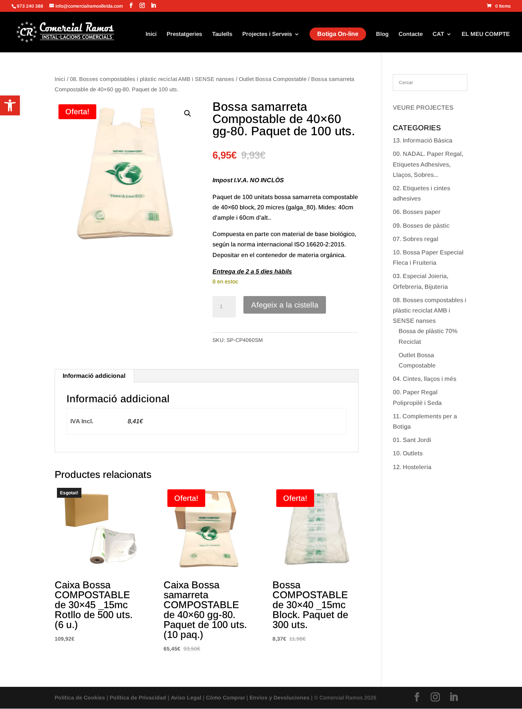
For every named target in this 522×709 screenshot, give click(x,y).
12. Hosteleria (412, 467)
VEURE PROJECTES (423, 107)
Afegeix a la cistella (284, 305)
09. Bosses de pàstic (421, 225)
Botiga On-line (337, 34)
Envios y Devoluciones (280, 697)
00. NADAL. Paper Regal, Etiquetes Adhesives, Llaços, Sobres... (428, 164)
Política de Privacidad (138, 697)
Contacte (411, 34)
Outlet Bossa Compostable (272, 79)
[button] (10, 105)
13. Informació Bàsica (422, 140)
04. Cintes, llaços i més (424, 379)
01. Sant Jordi (412, 440)
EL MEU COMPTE (486, 34)
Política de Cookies (80, 697)
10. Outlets (408, 453)
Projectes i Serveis (267, 34)
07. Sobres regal (415, 239)
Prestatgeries (184, 34)
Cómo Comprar (225, 697)
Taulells (222, 34)
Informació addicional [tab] (94, 375)
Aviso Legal (186, 697)
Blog (382, 34)
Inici (151, 34)
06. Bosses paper (417, 212)
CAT (438, 34)
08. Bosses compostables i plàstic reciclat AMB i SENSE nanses (152, 79)
